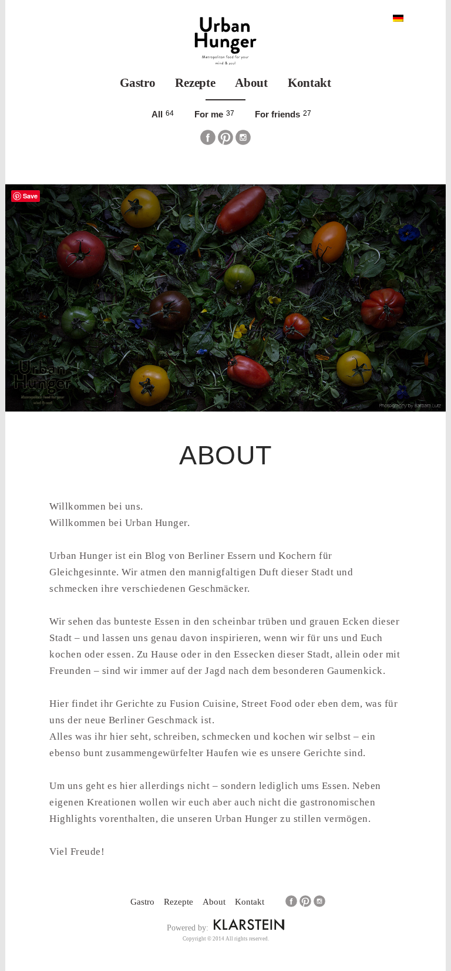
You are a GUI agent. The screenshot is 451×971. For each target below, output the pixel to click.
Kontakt (309, 83)
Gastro (137, 83)
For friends (277, 114)
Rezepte (195, 83)
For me (208, 114)
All (157, 114)
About (251, 83)
